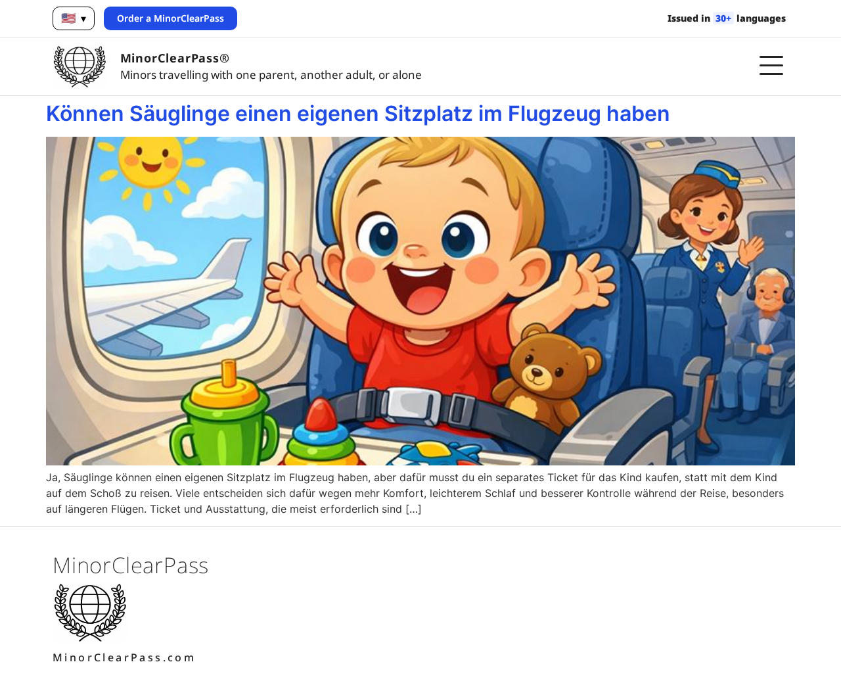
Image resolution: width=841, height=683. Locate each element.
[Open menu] (771, 66)
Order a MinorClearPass (170, 18)
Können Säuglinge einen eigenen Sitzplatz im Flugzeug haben (358, 113)
